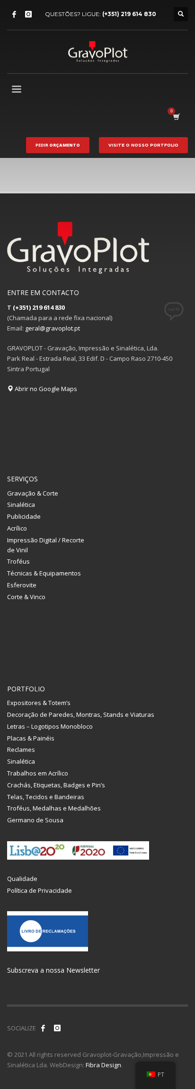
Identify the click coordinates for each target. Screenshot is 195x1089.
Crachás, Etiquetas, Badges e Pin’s (56, 785)
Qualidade (22, 878)
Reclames (21, 749)
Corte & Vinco (26, 596)
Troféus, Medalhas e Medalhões (54, 808)
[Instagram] (28, 14)
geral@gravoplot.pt (52, 328)
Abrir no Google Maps (45, 388)
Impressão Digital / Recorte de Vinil (45, 545)
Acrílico (17, 528)
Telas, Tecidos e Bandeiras (45, 797)
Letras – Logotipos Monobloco (50, 726)
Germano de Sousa (35, 820)
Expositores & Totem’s (39, 702)
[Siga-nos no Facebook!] (43, 1028)
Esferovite (21, 585)
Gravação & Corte (32, 493)
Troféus (18, 561)
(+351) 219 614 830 (129, 13)
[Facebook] (14, 14)
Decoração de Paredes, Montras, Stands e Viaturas (80, 714)
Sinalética (21, 504)
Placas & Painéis (30, 738)
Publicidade (24, 516)
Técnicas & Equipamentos (44, 573)
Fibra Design (103, 1065)
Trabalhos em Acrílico (37, 773)
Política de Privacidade (39, 890)
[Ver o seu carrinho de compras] (175, 116)
